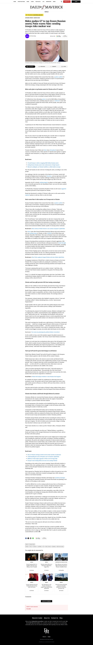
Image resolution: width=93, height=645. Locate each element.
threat (28, 231)
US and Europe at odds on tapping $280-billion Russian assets (42, 163)
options (44, 99)
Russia (27, 546)
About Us (47, 618)
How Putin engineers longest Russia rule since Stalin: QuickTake (48, 257)
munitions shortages (60, 478)
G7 (43, 546)
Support (66, 1)
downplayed (53, 150)
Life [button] (43, 1)
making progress (44, 182)
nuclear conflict (58, 77)
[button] (58, 36)
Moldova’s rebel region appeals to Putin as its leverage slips (42, 458)
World (27, 544)
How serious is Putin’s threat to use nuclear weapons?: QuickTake (48, 228)
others (45, 150)
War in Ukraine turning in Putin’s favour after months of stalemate (44, 455)
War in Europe (48, 546)
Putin (31, 546)
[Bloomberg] (27, 36)
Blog (61, 618)
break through (62, 243)
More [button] (54, 1)
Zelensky (53, 546)
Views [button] (32, 1)
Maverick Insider (37, 618)
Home (14, 1)
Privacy (44, 636)
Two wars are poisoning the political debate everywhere (45, 332)
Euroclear (49, 176)
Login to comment (46, 601)
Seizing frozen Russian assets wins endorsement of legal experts (43, 165)
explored (27, 195)
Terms (49, 636)
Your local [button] (38, 1)
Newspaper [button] (48, 1)
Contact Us (54, 618)
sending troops (33, 233)
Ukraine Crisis (32, 544)
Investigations (21, 1)
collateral (57, 101)
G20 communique (60, 546)
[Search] (61, 1)
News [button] (28, 1)
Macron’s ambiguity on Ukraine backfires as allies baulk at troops (43, 167)
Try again (28, 608)
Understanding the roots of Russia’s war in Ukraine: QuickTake (43, 456)
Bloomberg (33, 36)
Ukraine (34, 546)
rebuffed (49, 233)
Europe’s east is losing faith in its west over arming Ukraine (42, 460)
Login (76, 1)
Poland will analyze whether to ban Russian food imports (46, 376)
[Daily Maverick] (46, 7)
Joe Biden (39, 546)
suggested (63, 189)
